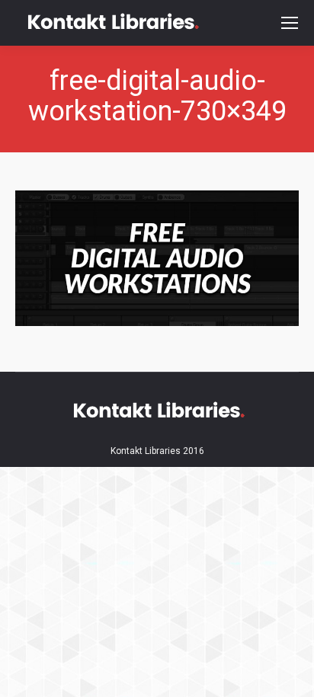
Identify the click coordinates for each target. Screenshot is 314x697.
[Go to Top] (289, 672)
